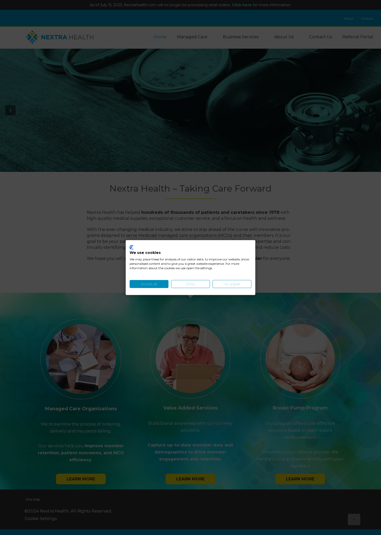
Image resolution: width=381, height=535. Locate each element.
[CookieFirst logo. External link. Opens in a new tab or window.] (131, 247)
